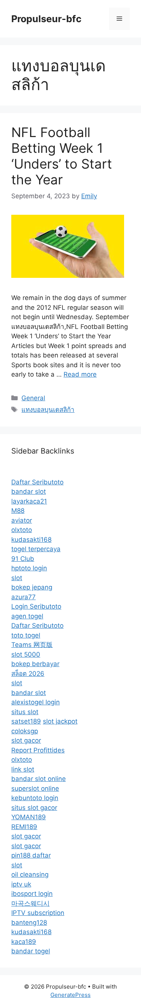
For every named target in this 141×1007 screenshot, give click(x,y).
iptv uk (21, 884)
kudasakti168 (31, 539)
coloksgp (24, 731)
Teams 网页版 (32, 644)
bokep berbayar (35, 664)
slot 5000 (25, 654)
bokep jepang (31, 587)
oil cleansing (30, 874)
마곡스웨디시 (30, 903)
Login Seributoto (36, 606)
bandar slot (28, 491)
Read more (80, 374)
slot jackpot (60, 721)
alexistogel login (35, 702)
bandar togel (30, 951)
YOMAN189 (28, 817)
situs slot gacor (34, 807)
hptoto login (29, 568)
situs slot (24, 712)
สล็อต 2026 (27, 673)
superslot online (35, 788)
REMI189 (24, 827)
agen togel (27, 616)
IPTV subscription (37, 913)
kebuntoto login (34, 798)
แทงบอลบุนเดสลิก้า (47, 409)
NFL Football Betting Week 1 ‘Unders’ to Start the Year (61, 155)
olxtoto (21, 530)
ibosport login (32, 893)
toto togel (25, 635)
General (33, 398)
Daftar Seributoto (37, 482)
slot (16, 578)
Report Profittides (38, 750)
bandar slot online (38, 778)
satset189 (26, 721)
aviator (21, 520)
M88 (17, 510)
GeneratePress (70, 994)
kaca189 (23, 941)
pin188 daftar (31, 855)
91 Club (22, 558)
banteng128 (29, 922)
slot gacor (26, 740)
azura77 (23, 597)
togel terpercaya (36, 549)
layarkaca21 (29, 501)
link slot (22, 769)
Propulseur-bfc (46, 18)
